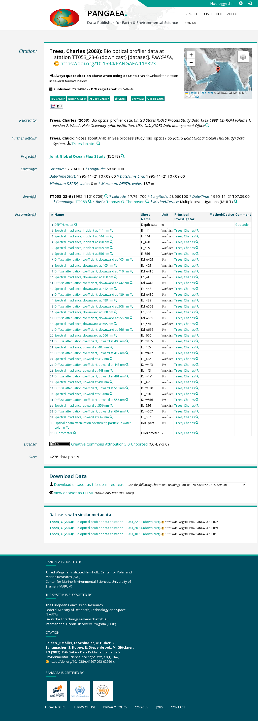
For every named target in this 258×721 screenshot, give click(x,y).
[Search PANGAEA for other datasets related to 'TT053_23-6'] (106, 196)
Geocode (242, 225)
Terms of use (85, 707)
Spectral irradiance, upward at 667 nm (81, 417)
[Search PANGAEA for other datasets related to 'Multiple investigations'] (236, 202)
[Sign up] (240, 3)
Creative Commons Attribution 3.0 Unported (109, 444)
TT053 (81, 201)
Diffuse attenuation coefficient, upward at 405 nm (89, 341)
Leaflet (192, 93)
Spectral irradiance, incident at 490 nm (81, 242)
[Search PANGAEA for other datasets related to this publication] (207, 125)
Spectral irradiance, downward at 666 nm (83, 335)
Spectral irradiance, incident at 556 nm (81, 254)
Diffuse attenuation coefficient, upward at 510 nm (89, 388)
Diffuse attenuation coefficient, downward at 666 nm (91, 329)
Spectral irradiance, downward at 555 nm (83, 324)
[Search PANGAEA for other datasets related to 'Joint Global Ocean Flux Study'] (122, 156)
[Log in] (249, 3)
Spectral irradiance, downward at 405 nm (83, 265)
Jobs (159, 707)
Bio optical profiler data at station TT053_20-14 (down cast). (105, 528)
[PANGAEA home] (64, 12)
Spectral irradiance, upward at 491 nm (81, 382)
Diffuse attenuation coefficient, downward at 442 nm (91, 283)
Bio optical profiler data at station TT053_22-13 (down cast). (105, 522)
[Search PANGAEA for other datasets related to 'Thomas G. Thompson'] (147, 202)
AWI (197, 97)
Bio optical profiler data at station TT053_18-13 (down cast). (105, 534)
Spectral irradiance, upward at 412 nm (81, 359)
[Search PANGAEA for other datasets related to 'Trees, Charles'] (197, 230)
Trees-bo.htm (83, 143)
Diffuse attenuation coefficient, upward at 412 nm (89, 353)
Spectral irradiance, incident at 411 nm (81, 230)
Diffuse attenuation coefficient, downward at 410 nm (91, 271)
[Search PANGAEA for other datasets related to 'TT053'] (90, 202)
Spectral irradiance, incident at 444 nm (81, 236)
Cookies (141, 707)
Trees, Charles (67, 51)
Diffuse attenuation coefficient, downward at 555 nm (91, 318)
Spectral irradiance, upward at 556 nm (81, 405)
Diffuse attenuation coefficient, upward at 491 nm (89, 376)
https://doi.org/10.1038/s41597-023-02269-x (82, 661)
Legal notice (55, 707)
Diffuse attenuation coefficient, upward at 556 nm (89, 400)
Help (219, 14)
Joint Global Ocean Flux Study (77, 156)
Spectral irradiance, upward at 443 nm (81, 370)
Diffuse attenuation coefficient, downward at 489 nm (91, 294)
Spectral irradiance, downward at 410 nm (83, 277)
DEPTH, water (64, 225)
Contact (192, 23)
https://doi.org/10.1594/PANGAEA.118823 (108, 63)
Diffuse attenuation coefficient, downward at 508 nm (91, 306)
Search (191, 14)
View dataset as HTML (74, 492)
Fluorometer (63, 433)
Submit (206, 14)
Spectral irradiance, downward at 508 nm (83, 312)
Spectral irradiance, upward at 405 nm (81, 347)
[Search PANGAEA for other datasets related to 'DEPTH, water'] (75, 224)
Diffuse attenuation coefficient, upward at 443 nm (89, 365)
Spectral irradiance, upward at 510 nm (81, 394)
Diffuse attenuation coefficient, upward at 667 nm (89, 411)
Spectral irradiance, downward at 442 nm (83, 289)
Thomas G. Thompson (125, 201)
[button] (218, 70)
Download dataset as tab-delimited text (89, 484)
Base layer (206, 93)
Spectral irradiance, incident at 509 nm (81, 248)
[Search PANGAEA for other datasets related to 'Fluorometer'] (74, 432)
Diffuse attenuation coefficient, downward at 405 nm (91, 259)
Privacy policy (115, 707)
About (232, 14)
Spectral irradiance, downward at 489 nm (83, 300)
